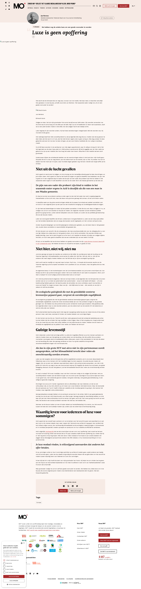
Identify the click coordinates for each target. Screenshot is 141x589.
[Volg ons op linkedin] (9, 6)
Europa (39, 502)
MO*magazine (69, 8)
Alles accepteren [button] (14, 576)
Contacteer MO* (82, 536)
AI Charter (70, 578)
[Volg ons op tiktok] (6, 9)
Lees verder (13, 556)
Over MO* (80, 528)
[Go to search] (97, 6)
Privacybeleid (52, 578)
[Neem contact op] (94, 6)
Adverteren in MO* (83, 548)
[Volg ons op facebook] (6, 2)
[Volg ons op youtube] (9, 9)
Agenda (61, 8)
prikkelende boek (45, 243)
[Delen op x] (68, 486)
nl (133, 6)
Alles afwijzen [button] (14, 580)
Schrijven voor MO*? (83, 544)
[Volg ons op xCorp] (6, 6)
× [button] (23, 543)
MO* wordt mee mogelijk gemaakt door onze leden (43, 530)
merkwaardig (49, 431)
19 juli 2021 (61, 18)
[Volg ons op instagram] (9, 2)
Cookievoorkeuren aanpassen (84, 578)
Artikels (30, 8)
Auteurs (48, 8)
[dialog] (14, 564)
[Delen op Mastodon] (77, 486)
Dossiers (55, 8)
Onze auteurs (81, 540)
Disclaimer (61, 578)
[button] (13, 584)
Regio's (36, 8)
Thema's (42, 8)
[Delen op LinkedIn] (73, 486)
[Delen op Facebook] (64, 486)
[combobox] (21, 543)
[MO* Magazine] (20, 6)
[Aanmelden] (100, 6)
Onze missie (81, 532)
